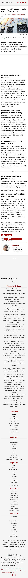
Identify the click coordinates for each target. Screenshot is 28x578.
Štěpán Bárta (16, 245)
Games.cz (14, 437)
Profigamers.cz (13, 542)
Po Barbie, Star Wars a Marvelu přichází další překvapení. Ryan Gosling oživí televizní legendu (14, 331)
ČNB (10, 238)
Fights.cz (14, 462)
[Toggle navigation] (25, 2)
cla (21, 238)
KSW (14, 474)
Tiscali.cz (14, 411)
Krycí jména (14, 529)
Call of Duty (14, 455)
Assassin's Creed (14, 442)
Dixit (14, 527)
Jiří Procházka (14, 483)
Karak (14, 534)
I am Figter (14, 476)
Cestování (22, 540)
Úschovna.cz (22, 544)
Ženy (17, 540)
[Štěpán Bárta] (6, 248)
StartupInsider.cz (14, 550)
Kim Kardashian (14, 499)
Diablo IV (14, 448)
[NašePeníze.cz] (6, 2)
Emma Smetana (14, 508)
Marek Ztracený (14, 504)
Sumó (14, 478)
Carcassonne (14, 516)
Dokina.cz (22, 546)
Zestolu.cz (14, 514)
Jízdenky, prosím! (14, 536)
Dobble (14, 525)
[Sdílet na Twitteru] (5, 235)
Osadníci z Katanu (14, 521)
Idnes (9, 240)
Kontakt (3, 569)
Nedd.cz (5, 546)
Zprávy (10, 540)
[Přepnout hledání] (18, 2)
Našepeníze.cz (13, 548)
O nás (13, 572)
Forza (14, 451)
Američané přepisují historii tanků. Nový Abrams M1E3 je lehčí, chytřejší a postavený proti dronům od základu (14, 376)
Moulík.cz (10, 546)
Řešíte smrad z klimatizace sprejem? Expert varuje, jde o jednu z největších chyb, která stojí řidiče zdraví (14, 349)
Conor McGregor (14, 485)
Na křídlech (14, 532)
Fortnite (14, 453)
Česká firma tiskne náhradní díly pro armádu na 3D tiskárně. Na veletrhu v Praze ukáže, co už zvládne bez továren (14, 355)
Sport (14, 540)
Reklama (3, 568)
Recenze (14, 440)
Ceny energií (14, 427)
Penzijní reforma (14, 432)
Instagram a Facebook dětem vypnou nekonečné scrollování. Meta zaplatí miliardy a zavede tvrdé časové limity (14, 309)
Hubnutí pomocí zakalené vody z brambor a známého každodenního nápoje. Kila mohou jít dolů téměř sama (14, 320)
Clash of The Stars (14, 470)
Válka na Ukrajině (14, 418)
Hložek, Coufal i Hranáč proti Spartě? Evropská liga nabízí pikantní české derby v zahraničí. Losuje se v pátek (14, 343)
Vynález (14, 434)
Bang (14, 519)
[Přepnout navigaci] (20, 2)
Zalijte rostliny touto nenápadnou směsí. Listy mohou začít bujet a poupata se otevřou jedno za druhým (14, 299)
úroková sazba (15, 238)
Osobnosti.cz (14, 488)
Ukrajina (14, 416)
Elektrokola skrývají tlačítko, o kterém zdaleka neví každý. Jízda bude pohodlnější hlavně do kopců (14, 404)
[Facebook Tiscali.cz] (12, 575)
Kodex (22, 568)
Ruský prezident (14, 425)
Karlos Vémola (14, 480)
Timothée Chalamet (14, 510)
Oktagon (14, 467)
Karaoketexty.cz (14, 544)
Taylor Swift (14, 506)
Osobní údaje (17, 568)
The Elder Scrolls (14, 457)
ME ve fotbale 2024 (14, 423)
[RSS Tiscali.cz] (15, 575)
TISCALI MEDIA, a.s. (16, 571)
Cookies (11, 568)
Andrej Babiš (14, 491)
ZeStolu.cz (21, 542)
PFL (14, 472)
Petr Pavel (14, 493)
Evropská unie (14, 429)
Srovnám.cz (21, 548)
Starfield (14, 444)
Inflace (14, 414)
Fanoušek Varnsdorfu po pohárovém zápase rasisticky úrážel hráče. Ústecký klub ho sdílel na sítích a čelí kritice (14, 382)
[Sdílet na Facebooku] (2, 235)
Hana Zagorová (14, 495)
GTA (14, 446)
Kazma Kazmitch (14, 497)
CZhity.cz (6, 548)
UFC (14, 465)
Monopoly (14, 523)
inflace (6, 238)
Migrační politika (14, 421)
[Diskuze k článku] (2, 16)
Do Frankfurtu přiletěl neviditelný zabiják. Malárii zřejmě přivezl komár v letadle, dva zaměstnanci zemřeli (14, 337)
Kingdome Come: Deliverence (14, 459)
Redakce (7, 568)
